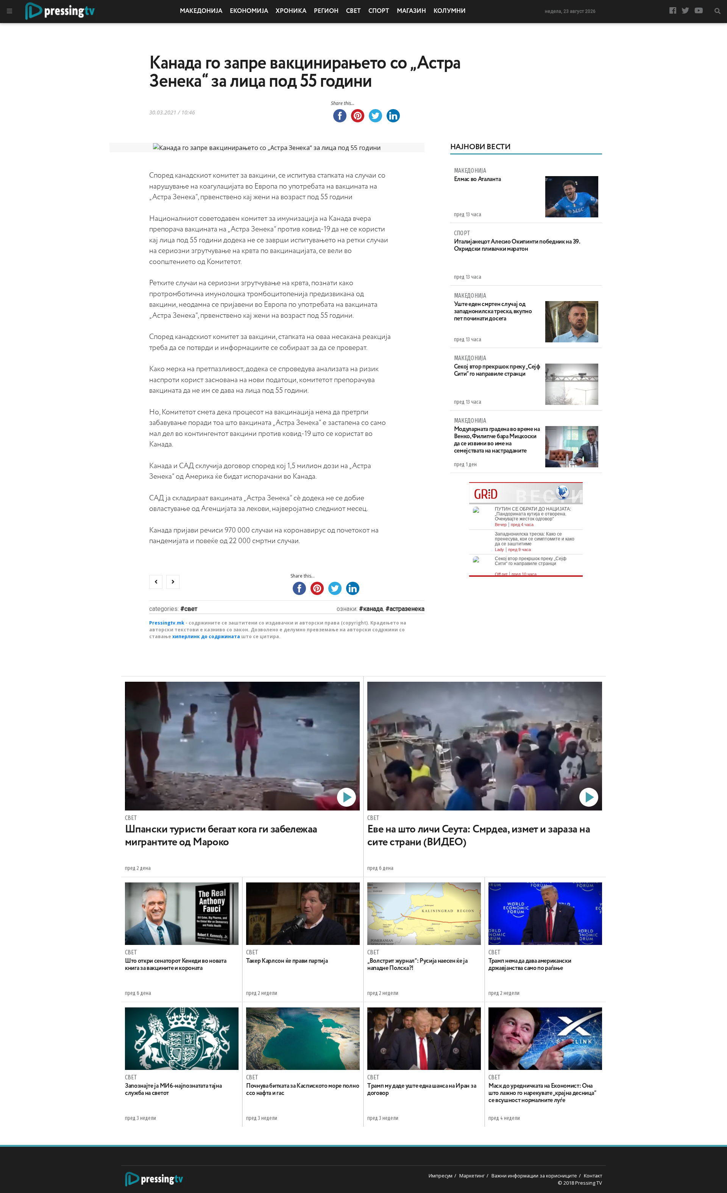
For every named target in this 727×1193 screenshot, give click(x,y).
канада (373, 608)
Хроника (291, 11)
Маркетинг (472, 1175)
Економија (249, 11)
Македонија (201, 11)
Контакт (593, 1175)
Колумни (450, 11)
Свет (353, 11)
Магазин (411, 11)
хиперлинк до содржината (206, 636)
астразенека (407, 608)
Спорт (378, 11)
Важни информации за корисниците (534, 1175)
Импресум (440, 1175)
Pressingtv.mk (166, 623)
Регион (326, 11)
